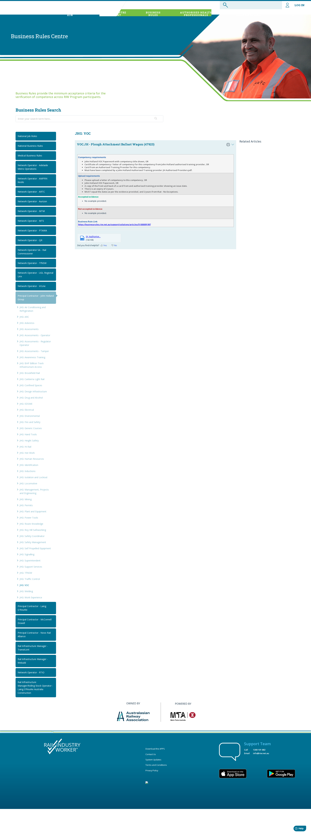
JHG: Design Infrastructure (33, 391)
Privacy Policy (151, 770)
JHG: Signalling (27, 554)
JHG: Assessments (29, 329)
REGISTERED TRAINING (248, 14)
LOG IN (299, 5)
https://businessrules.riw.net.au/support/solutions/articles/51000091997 (114, 224)
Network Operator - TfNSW (32, 263)
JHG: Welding (26, 591)
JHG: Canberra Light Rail (32, 379)
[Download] (149, 389)
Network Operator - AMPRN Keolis (32, 180)
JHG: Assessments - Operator (35, 335)
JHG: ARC (24, 316)
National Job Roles (27, 136)
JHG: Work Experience (31, 597)
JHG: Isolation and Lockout (33, 477)
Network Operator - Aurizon (32, 201)
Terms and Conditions (156, 764)
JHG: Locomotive (28, 483)
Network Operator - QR (30, 240)
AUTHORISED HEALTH (196, 14)
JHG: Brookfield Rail (30, 373)
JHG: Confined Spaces (31, 385)
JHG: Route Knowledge (31, 523)
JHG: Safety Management (33, 542)
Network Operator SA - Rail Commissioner (32, 251)
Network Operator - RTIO (31, 672)
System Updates (153, 759)
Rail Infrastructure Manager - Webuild (33, 661)
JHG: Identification (29, 465)
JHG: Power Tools (29, 517)
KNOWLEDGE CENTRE (110, 14)
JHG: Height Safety (29, 440)
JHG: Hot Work (27, 452)
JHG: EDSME (26, 403)
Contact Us (150, 754)
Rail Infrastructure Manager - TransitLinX (33, 647)
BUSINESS (153, 14)
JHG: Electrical (27, 409)
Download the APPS (155, 748)
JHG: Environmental (30, 415)
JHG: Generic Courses (31, 428)
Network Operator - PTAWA (32, 230)
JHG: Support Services (31, 566)
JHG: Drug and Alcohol (31, 397)
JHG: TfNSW (26, 572)
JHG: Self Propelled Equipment (35, 548)
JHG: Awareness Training (32, 357)
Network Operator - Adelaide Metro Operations (33, 167)
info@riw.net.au (261, 753)
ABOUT (70, 14)
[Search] (155, 118)
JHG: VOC (24, 585)
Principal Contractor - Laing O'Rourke (32, 608)
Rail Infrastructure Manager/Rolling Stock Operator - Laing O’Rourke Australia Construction (35, 687)
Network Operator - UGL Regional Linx (35, 274)
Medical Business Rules (30, 155)
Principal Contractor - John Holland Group (36, 297)
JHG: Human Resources (32, 458)
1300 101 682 (259, 749)
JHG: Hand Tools (28, 434)
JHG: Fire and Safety (30, 422)
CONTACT (292, 14)
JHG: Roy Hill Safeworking (33, 529)
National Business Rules (30, 145)
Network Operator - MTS (31, 220)
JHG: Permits (26, 505)
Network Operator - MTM (31, 211)
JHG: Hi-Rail (25, 446)
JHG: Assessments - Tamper (34, 351)
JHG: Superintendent (30, 560)
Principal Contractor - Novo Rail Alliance (34, 634)
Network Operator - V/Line (32, 286)
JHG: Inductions (27, 471)
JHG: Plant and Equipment (33, 511)
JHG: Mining (26, 499)
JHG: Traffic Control (30, 579)
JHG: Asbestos (27, 323)
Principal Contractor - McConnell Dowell (35, 621)
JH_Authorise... (93, 236)
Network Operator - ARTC (31, 191)
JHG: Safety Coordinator (32, 536)
